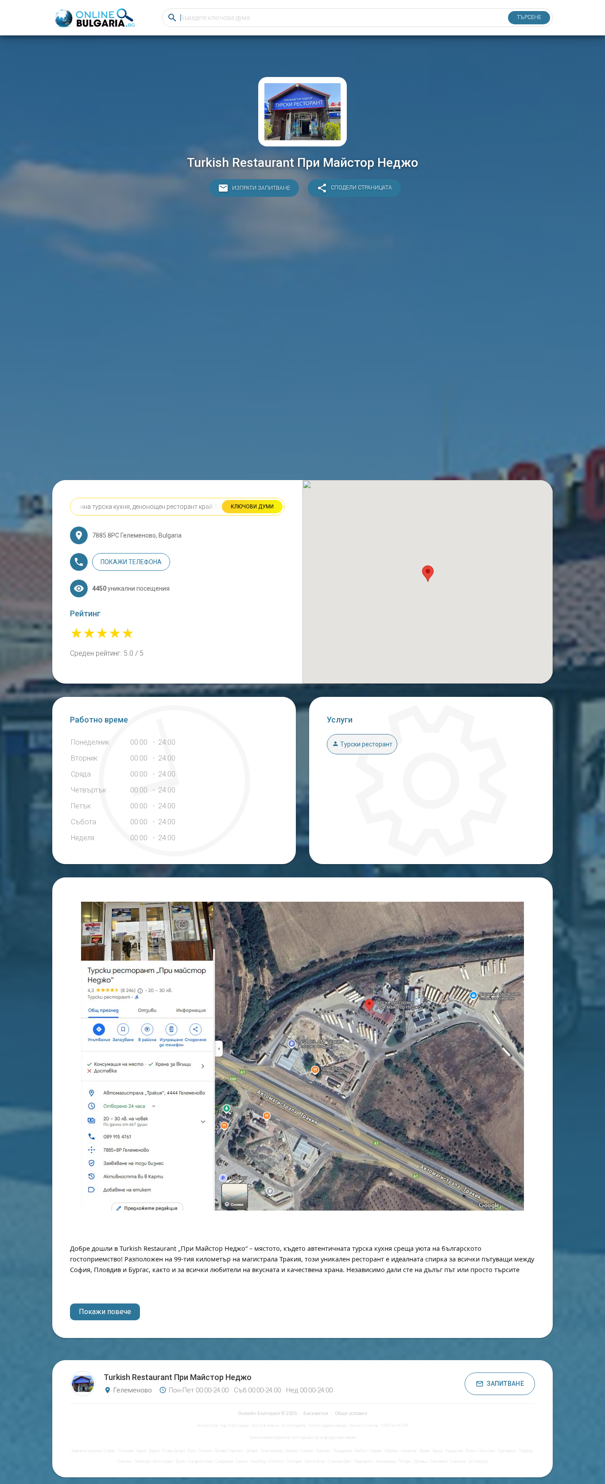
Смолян (125, 1461)
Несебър (258, 1461)
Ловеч (471, 1451)
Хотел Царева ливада (328, 1425)
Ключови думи (252, 507)
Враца (437, 1451)
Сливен (306, 1451)
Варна (141, 1451)
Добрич (252, 1451)
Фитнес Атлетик (363, 1425)
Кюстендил (163, 1461)
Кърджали (454, 1451)
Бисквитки (315, 1413)
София (109, 1451)
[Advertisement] (302, 340)
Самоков (458, 1461)
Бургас (154, 1451)
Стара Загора (174, 1451)
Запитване (505, 1383)
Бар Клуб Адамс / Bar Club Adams (250, 1425)
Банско (242, 1461)
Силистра (142, 1461)
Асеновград (386, 1461)
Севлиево (439, 1461)
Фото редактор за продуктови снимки (324, 1437)
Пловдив (126, 1451)
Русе (191, 1451)
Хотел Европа (293, 1425)
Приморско (363, 1461)
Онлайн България (259, 1413)
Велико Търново (229, 1451)
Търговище (506, 1451)
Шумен (291, 1451)
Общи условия (351, 1413)
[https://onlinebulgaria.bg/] (94, 17)
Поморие (294, 1461)
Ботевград (478, 1461)
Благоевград (272, 1451)
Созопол (275, 1461)
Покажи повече (105, 1311)
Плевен (205, 1451)
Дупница (420, 1461)
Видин (424, 1451)
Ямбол (360, 1451)
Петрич (404, 1461)
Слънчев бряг (339, 1461)
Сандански (224, 1461)
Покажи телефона (131, 561)
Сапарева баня (200, 1461)
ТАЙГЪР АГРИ (394, 1425)
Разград (525, 1451)
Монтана (487, 1451)
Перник (375, 1451)
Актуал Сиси (207, 1425)
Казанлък (409, 1451)
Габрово (391, 1451)
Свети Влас (315, 1461)
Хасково (323, 1451)
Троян (180, 1461)
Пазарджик (342, 1451)
